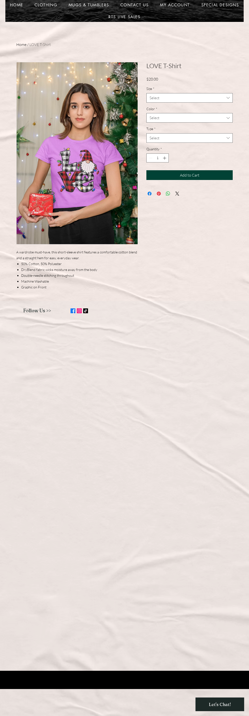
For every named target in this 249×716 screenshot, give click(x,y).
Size (150, 89)
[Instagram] (79, 310)
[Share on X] (177, 194)
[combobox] (189, 98)
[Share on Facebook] (149, 194)
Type (151, 129)
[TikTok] (85, 310)
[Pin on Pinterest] (159, 194)
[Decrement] (150, 158)
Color (151, 109)
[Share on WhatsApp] (168, 194)
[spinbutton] (157, 158)
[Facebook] (73, 310)
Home (21, 44)
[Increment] (165, 158)
